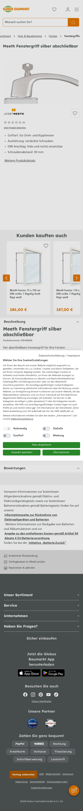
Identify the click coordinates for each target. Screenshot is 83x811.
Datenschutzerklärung (51, 356)
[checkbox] (7, 429)
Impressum (73, 356)
